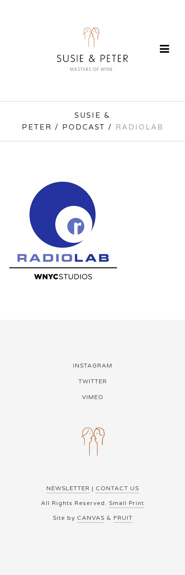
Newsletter (68, 488)
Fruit (123, 517)
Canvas (91, 517)
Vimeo (93, 397)
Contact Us (117, 488)
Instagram (92, 365)
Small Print (126, 503)
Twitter (92, 381)
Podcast (83, 127)
